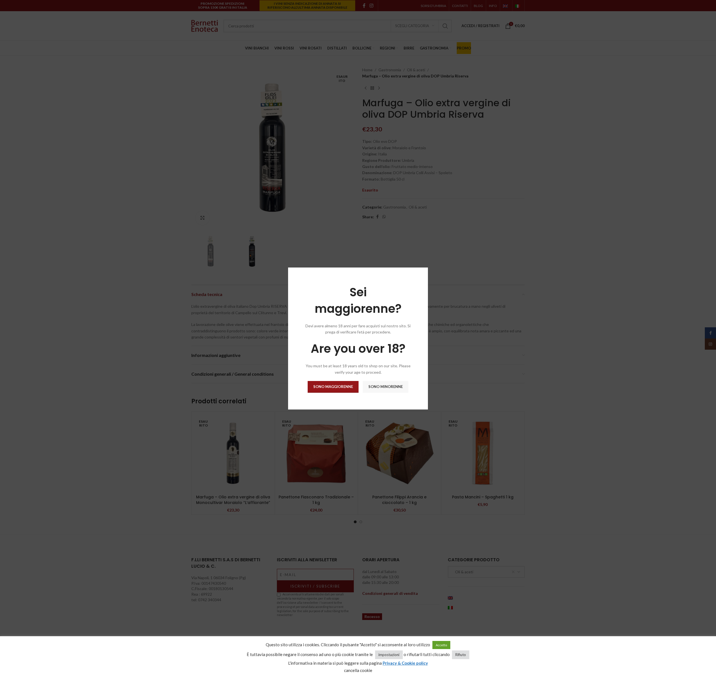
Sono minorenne (385, 386)
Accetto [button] (441, 645)
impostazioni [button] (388, 654)
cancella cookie (358, 670)
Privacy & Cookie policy (405, 663)
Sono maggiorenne (333, 386)
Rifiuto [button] (460, 654)
